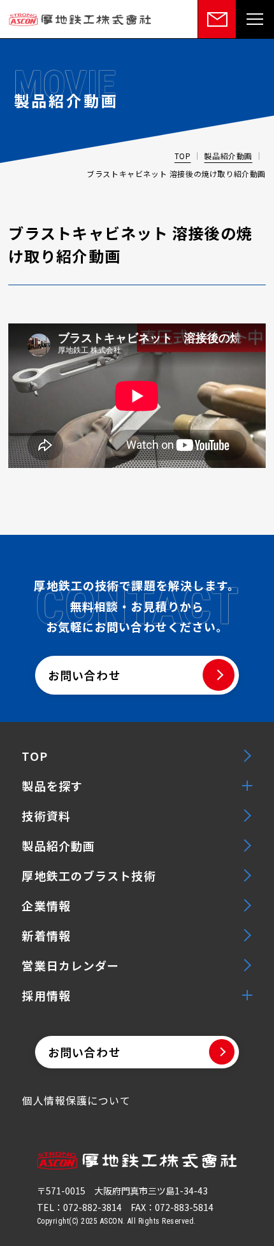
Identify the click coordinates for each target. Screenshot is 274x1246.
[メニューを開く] (255, 19)
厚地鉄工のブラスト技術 (88, 875)
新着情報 (46, 935)
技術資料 (46, 815)
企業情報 (46, 905)
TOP (183, 155)
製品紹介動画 (228, 155)
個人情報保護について (76, 1100)
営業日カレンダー (70, 965)
